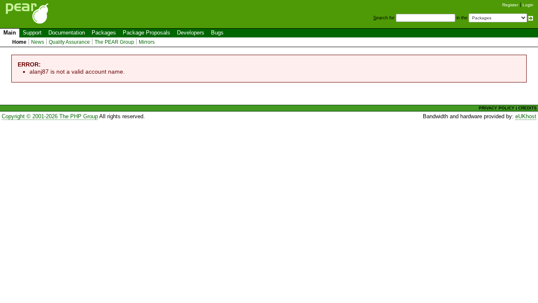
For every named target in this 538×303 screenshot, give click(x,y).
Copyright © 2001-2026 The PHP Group (50, 116)
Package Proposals (146, 32)
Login (527, 5)
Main (9, 32)
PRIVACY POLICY (496, 108)
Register (510, 5)
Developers (190, 32)
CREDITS (527, 108)
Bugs (217, 32)
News (37, 42)
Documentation (66, 32)
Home (19, 42)
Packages (104, 32)
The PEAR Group (114, 42)
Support (32, 32)
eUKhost (525, 116)
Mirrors (147, 42)
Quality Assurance (69, 42)
